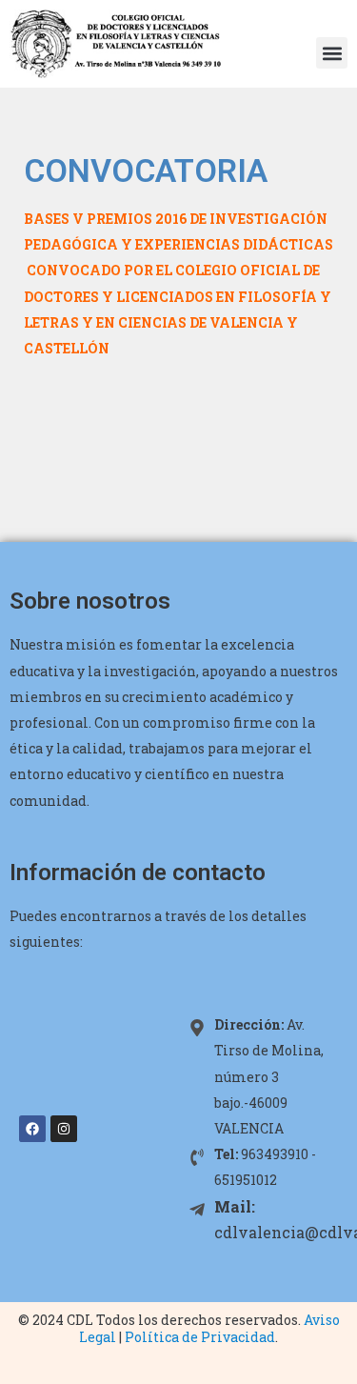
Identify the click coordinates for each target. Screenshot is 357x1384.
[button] (331, 53)
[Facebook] (32, 1128)
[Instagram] (63, 1128)
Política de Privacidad (200, 1337)
